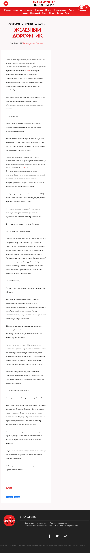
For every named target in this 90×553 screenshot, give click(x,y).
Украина (82, 10)
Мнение (7, 10)
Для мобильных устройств (66, 525)
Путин (51, 13)
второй (23, 167)
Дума (67, 13)
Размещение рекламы (59, 523)
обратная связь (28, 517)
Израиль (24, 13)
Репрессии (39, 10)
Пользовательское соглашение (38, 525)
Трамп (44, 13)
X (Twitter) (9, 497)
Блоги (71, 10)
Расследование (60, 10)
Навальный (35, 13)
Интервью (28, 10)
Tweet (9, 487)
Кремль (59, 13)
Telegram (17, 497)
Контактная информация (35, 523)
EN (81, 7)
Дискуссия (17, 10)
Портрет (48, 10)
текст (28, 71)
